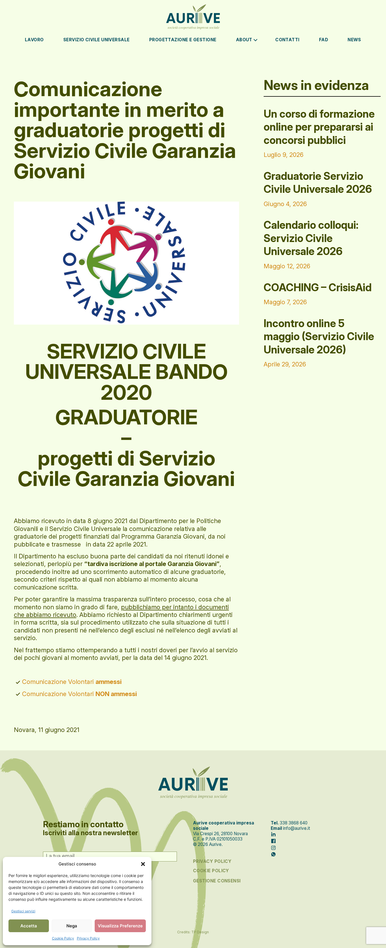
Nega (71, 925)
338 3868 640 (293, 823)
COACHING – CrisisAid (318, 287)
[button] (143, 864)
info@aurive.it (296, 828)
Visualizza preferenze (120, 925)
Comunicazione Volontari (72, 681)
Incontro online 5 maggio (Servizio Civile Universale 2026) (319, 336)
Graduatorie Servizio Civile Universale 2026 (318, 182)
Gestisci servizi (23, 911)
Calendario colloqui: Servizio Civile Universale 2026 (311, 238)
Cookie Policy (63, 938)
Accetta (28, 925)
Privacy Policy (88, 938)
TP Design (200, 932)
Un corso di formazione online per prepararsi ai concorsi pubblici (319, 126)
